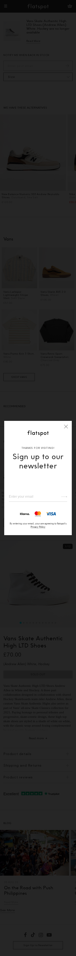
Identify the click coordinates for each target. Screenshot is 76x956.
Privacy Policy (38, 526)
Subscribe (62, 496)
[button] (66, 426)
